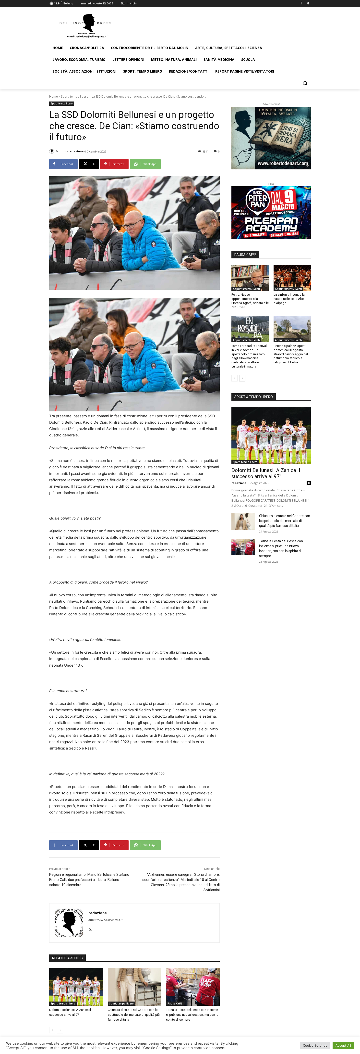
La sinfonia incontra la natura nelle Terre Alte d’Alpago (289, 299)
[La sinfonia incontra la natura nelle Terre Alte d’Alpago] (292, 278)
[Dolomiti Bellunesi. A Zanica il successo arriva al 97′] (76, 987)
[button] (305, 83)
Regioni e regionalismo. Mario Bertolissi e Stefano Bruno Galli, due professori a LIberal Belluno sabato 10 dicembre (89, 879)
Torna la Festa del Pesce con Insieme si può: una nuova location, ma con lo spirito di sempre (192, 1014)
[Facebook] (301, 3)
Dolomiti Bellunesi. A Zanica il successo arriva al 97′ (265, 473)
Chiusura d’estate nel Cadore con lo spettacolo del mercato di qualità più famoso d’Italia (134, 1014)
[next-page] (60, 1030)
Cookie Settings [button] (315, 1045)
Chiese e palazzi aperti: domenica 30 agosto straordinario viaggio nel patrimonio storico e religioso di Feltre (291, 354)
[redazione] (52, 151)
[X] (308, 3)
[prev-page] (52, 1030)
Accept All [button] (343, 1045)
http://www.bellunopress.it (105, 920)
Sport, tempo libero (74, 96)
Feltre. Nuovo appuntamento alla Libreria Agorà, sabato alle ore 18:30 (250, 301)
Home (53, 96)
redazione (76, 151)
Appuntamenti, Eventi (246, 289)
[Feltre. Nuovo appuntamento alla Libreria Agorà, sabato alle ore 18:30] (250, 278)
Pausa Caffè (175, 1003)
